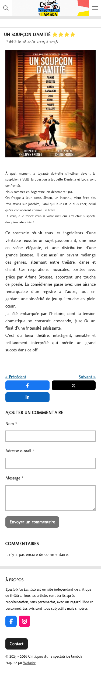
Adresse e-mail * (20, 450)
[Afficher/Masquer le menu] (95, 8)
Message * (14, 478)
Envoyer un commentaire (32, 521)
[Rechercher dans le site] (6, 8)
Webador (29, 663)
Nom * (11, 423)
